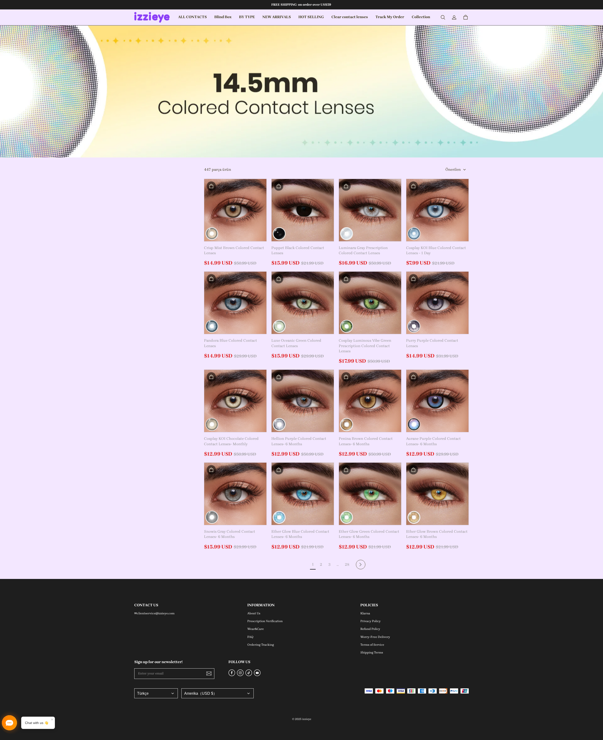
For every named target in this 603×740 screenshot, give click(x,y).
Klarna (365, 613)
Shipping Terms (371, 652)
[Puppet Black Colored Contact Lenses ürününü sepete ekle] (278, 186)
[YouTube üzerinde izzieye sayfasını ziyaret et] (257, 675)
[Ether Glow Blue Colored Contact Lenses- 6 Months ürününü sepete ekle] (278, 469)
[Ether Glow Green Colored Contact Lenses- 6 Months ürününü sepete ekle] (346, 469)
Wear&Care (255, 629)
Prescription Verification (265, 621)
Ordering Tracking (260, 644)
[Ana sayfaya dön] (152, 17)
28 (347, 564)
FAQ (250, 637)
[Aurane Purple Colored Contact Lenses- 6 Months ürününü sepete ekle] (413, 377)
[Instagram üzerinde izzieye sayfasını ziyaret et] (240, 675)
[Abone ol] (209, 673)
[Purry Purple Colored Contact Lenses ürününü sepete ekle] (413, 278)
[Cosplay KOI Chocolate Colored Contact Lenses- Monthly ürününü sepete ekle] (211, 377)
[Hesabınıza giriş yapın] (454, 17)
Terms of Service (372, 644)
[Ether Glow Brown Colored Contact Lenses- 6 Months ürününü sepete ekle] (413, 469)
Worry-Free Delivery (375, 637)
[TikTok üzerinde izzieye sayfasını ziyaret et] (248, 675)
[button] (443, 17)
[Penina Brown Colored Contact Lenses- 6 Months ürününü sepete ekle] (346, 377)
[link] (223, 17)
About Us (253, 613)
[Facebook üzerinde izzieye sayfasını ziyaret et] (231, 675)
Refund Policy (370, 629)
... (338, 564)
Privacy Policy (370, 621)
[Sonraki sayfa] (360, 564)
